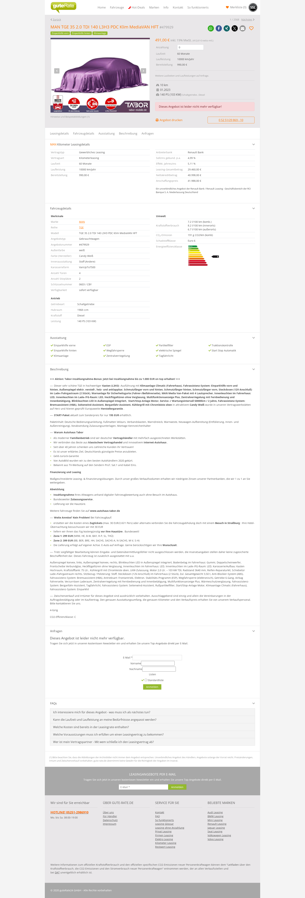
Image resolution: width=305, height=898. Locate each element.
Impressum (109, 824)
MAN (82, 221)
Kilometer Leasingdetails (70, 144)
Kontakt (178, 7)
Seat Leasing (215, 831)
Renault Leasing (217, 824)
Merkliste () (237, 7)
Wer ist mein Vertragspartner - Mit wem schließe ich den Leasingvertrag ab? (103, 742)
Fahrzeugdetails (83, 133)
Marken (154, 7)
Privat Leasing (163, 831)
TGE (81, 227)
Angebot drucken (171, 120)
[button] (211, 28)
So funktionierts (198, 7)
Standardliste (155, 680)
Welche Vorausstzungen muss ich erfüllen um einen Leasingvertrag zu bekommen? (108, 734)
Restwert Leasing (165, 847)
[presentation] (56, 71)
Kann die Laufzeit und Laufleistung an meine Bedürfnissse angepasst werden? (104, 720)
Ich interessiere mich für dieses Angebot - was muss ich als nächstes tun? (101, 712)
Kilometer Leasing (165, 843)
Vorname (135, 663)
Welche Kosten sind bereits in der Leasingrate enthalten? (91, 727)
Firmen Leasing (164, 835)
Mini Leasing (215, 820)
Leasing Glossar (164, 824)
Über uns (108, 812)
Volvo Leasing (215, 839)
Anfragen (148, 133)
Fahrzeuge (117, 7)
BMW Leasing (215, 816)
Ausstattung (106, 133)
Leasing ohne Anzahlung (169, 827)
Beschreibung (128, 133)
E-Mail (128, 657)
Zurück (57, 19)
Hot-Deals (138, 7)
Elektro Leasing (164, 839)
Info (166, 7)
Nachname (135, 669)
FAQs (53, 703)
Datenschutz (110, 820)
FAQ (157, 816)
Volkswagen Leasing (219, 835)
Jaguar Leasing (216, 827)
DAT (57, 872)
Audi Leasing (215, 812)
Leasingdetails (59, 133)
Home (102, 7)
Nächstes (246, 19)
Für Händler (110, 816)
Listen (152, 674)
